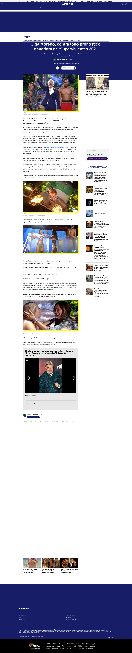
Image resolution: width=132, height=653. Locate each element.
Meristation (89, 648)
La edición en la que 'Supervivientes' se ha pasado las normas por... (49, 571)
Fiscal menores (39, 1)
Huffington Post (51, 646)
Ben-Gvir (54, 1)
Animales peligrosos (107, 1)
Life (27, 37)
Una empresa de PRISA (34, 645)
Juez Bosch (82, 1)
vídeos (61, 8)
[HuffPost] (24, 608)
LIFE (57, 8)
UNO (59, 646)
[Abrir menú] (2, 4)
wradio (63, 646)
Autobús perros (90, 1)
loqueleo (82, 648)
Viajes (39, 40)
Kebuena (92, 646)
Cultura (67, 40)
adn (87, 644)
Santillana (63, 644)
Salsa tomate (69, 1)
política (40, 8)
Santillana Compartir (71, 644)
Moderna (55, 648)
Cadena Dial (75, 646)
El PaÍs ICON (69, 648)
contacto (21, 617)
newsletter (22, 619)
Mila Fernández (63, 59)
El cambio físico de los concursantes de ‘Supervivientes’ (30, 571)
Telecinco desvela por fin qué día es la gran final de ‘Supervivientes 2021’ (69, 571)
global (46, 8)
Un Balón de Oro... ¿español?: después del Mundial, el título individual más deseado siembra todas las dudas (101, 224)
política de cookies (70, 615)
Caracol (93, 644)
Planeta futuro (86, 646)
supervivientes (43, 421)
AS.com (82, 644)
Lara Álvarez (54, 421)
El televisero (68, 8)
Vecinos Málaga (98, 1)
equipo (20, 612)
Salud (25, 40)
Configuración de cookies (72, 612)
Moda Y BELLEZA (73, 40)
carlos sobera (28, 421)
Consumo (35, 40)
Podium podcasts (63, 648)
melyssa (73, 421)
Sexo (79, 40)
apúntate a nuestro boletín (97, 158)
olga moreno (65, 421)
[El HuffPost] (67, 4)
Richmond (48, 648)
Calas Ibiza (76, 1)
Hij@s (63, 40)
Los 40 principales (56, 644)
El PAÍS (49, 644)
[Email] (34, 403)
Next (73, 378)
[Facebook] (27, 403)
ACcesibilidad (69, 621)
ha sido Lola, (34, 147)
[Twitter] (71, 59)
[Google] (69, 59)
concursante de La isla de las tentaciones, (57, 147)
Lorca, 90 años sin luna (100, 213)
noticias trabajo (78, 8)
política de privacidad (71, 619)
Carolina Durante (61, 1)
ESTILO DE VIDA (58, 40)
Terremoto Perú (47, 1)
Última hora (122, 4)
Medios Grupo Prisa (34, 649)
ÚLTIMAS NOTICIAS (89, 8)
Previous (28, 378)
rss (20, 621)
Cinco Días (69, 646)
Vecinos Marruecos (30, 1)
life (36, 421)
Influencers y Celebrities (48, 40)
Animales (30, 40)
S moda (75, 648)
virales (52, 8)
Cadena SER (77, 644)
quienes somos (22, 615)
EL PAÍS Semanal (80, 646)
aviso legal (69, 617)
